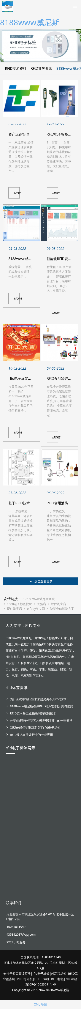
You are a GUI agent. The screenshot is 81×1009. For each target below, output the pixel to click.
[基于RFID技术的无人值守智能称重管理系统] (21, 467)
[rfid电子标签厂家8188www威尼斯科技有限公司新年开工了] (21, 342)
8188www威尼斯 (30, 22)
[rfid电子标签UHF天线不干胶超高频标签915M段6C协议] (12, 867)
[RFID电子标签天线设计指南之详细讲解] (59, 98)
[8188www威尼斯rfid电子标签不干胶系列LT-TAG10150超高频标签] (26, 828)
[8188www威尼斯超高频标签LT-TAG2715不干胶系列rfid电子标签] (12, 828)
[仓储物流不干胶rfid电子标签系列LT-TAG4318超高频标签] (40, 825)
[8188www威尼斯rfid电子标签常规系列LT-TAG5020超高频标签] (68, 779)
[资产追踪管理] (21, 98)
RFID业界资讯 (41, 68)
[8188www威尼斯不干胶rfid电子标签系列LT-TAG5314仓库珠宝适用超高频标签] (54, 781)
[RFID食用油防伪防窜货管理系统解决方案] (59, 467)
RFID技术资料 (15, 68)
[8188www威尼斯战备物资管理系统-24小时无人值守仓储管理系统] (21, 223)
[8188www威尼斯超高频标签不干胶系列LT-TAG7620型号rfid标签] (12, 779)
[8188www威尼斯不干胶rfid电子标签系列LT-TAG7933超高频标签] (26, 872)
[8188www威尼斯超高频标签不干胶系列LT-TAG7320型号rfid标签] (26, 779)
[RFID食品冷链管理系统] (59, 342)
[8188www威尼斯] (7, 5)
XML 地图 (40, 1004)
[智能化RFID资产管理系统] (59, 223)
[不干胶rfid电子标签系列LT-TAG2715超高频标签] (54, 823)
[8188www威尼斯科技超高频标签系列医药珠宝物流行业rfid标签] (40, 777)
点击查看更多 (42, 581)
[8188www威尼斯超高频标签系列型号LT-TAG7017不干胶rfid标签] (68, 828)
